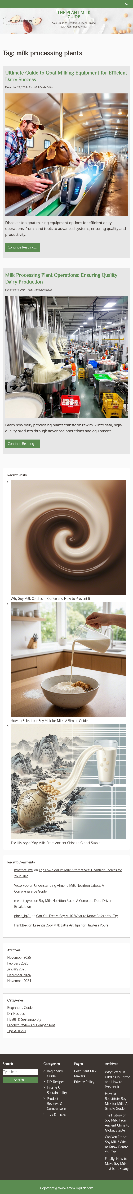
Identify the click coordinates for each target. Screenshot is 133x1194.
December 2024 (19, 975)
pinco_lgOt (22, 916)
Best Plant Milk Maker (19, 20)
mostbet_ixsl (23, 870)
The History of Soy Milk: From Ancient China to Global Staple (55, 843)
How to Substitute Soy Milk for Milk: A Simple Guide (49, 720)
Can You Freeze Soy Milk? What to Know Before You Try (77, 916)
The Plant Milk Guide (74, 14)
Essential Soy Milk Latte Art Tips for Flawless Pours (70, 925)
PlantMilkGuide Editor (41, 87)
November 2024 (19, 981)
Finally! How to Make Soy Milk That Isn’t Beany (116, 1163)
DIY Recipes (16, 1013)
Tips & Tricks (16, 1031)
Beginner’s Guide (20, 1007)
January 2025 (16, 969)
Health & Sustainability (24, 1019)
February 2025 (17, 963)
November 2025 (19, 957)
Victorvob (21, 885)
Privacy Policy (84, 1082)
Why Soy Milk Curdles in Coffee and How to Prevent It (50, 598)
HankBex (21, 925)
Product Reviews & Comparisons (31, 1025)
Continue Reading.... (23, 247)
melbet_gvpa (23, 900)
